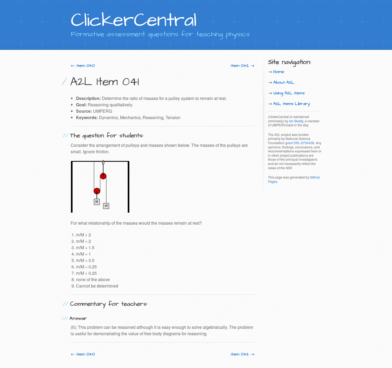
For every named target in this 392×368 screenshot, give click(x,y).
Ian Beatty (296, 121)
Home (278, 72)
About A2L (283, 82)
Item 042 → (243, 65)
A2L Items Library (291, 104)
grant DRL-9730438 (299, 142)
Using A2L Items (289, 93)
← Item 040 (83, 65)
